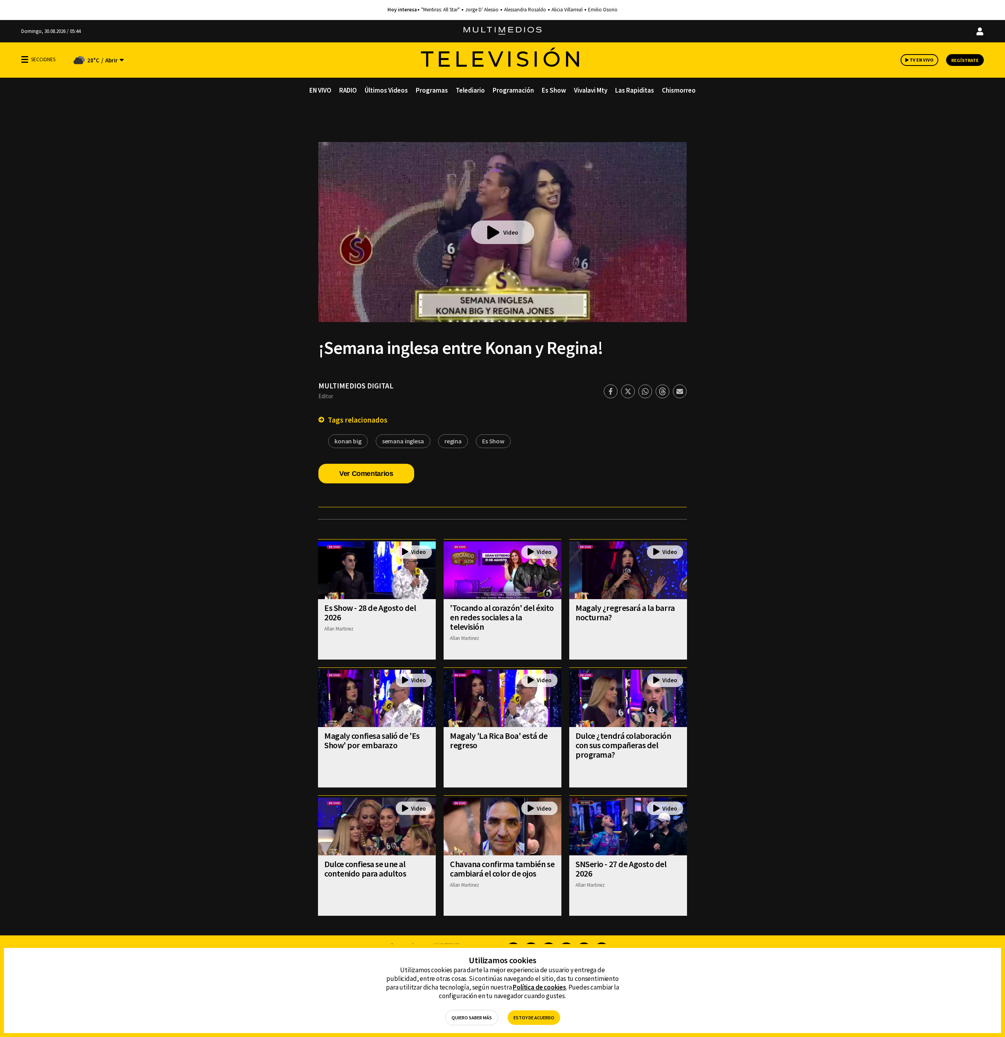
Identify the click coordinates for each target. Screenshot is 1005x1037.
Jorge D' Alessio (482, 10)
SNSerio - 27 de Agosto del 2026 (621, 868)
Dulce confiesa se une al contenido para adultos (365, 868)
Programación (513, 90)
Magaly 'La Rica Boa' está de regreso (499, 740)
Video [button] (510, 232)
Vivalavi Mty (590, 90)
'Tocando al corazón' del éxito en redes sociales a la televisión (502, 617)
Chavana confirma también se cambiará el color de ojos (502, 868)
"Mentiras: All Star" (440, 10)
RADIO (348, 90)
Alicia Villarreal (567, 10)
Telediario (470, 90)
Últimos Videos (386, 90)
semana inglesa (403, 441)
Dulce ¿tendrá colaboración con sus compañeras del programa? (623, 745)
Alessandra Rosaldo (525, 10)
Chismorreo (679, 90)
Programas (432, 90)
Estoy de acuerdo (533, 1018)
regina (453, 441)
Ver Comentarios (366, 473)
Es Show (554, 90)
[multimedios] (502, 31)
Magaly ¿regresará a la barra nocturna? (625, 612)
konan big (348, 441)
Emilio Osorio (603, 10)
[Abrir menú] (24, 59)
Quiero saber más (471, 1018)
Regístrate (965, 60)
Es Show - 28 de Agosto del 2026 (370, 612)
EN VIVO (320, 90)
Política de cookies (539, 987)
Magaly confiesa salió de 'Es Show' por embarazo (372, 740)
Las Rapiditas (634, 90)
